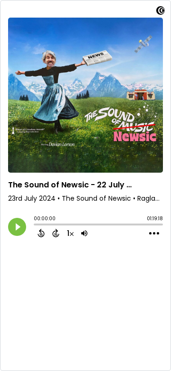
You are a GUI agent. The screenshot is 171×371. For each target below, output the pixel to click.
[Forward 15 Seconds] (55, 233)
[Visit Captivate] (160, 12)
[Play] (17, 227)
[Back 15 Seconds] (41, 233)
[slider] (36, 225)
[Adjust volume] (84, 233)
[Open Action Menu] (154, 233)
